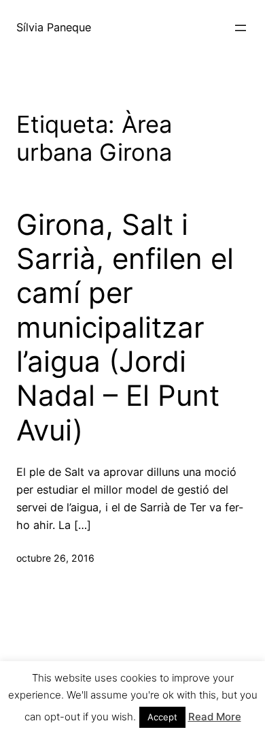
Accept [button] (162, 716)
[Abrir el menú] (240, 28)
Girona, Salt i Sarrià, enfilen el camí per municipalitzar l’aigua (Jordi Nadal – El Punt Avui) (125, 327)
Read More (214, 716)
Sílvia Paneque (53, 27)
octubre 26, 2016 (55, 558)
